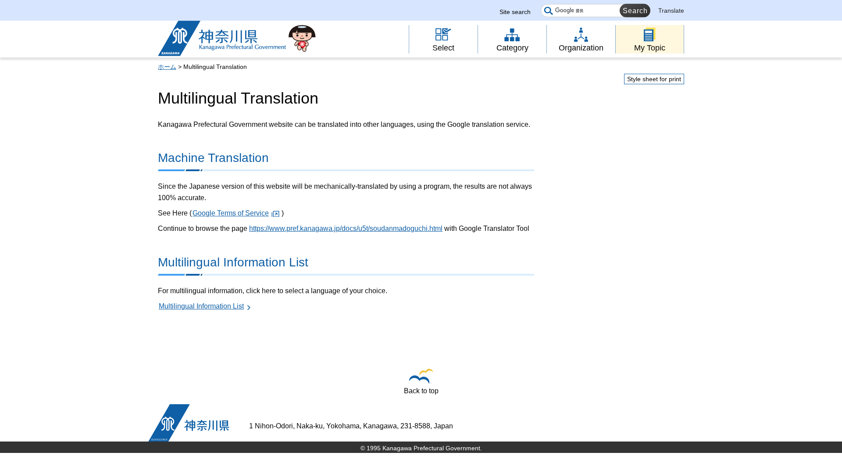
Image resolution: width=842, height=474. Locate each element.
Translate (671, 10)
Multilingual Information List (201, 306)
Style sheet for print (654, 79)
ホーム (167, 66)
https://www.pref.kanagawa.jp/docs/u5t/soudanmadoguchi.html (345, 228)
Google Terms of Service (231, 213)
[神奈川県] (188, 423)
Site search (515, 11)
